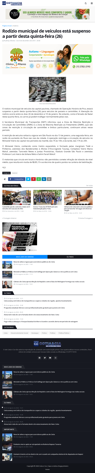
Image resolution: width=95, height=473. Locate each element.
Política (52, 333)
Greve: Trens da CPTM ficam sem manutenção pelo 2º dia (45, 208)
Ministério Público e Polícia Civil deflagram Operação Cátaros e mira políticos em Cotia (45, 272)
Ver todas (89, 186)
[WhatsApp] (38, 179)
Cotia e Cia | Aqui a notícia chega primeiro (53, 466)
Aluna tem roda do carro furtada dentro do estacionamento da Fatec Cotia (31, 315)
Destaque (35, 333)
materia (15, 26)
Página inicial (6, 26)
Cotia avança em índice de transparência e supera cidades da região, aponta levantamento (37, 301)
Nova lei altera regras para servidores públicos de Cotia (34, 262)
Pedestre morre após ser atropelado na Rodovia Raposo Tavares (37, 444)
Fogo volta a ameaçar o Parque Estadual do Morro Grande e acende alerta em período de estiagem (41, 322)
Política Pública (64, 333)
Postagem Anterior (10, 218)
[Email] (49, 179)
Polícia (44, 333)
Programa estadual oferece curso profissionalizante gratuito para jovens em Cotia (34, 308)
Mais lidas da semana (25, 257)
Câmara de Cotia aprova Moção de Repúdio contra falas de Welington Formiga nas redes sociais (49, 282)
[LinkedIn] (44, 179)
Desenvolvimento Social (19, 333)
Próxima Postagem (85, 218)
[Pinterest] (33, 179)
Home (47, 469)
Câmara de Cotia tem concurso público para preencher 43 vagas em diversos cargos (78, 208)
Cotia (5, 333)
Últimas (70, 257)
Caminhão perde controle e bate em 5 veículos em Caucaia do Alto (16, 208)
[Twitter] (28, 179)
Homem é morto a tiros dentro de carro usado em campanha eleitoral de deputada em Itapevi (48, 454)
